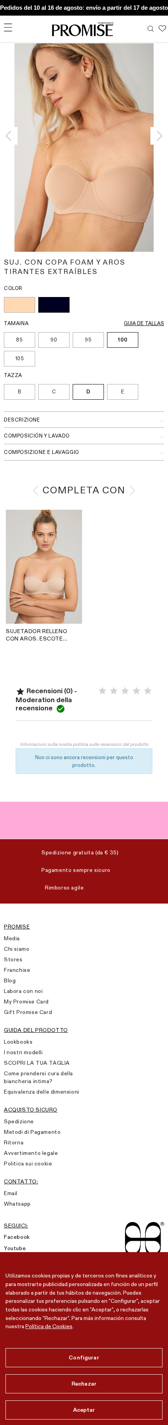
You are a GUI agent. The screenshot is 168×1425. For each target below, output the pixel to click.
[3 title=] (125, 691)
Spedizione (19, 1121)
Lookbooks (18, 1041)
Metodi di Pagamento (32, 1131)
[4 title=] (136, 691)
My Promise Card (26, 1001)
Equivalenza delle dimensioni (41, 1091)
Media (12, 938)
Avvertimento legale (31, 1152)
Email (11, 1193)
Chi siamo (16, 948)
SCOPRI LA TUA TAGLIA (37, 1062)
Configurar (84, 1357)
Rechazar (84, 1383)
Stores (13, 959)
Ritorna (13, 1142)
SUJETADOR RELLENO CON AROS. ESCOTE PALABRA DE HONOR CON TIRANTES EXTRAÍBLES (36, 635)
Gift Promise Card (28, 1012)
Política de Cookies (48, 1326)
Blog (10, 980)
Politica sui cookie (28, 1163)
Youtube (15, 1248)
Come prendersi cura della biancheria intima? (38, 1077)
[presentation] (11, 136)
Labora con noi (23, 990)
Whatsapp (17, 1203)
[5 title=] (147, 691)
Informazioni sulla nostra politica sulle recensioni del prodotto (84, 744)
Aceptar (84, 1409)
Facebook (17, 1236)
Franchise (17, 969)
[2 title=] (113, 691)
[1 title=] (102, 691)
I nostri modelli (23, 1052)
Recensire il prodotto (84, 732)
